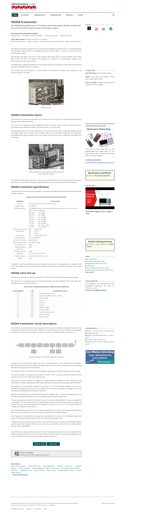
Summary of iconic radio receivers (37, 39)
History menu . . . (24, 475)
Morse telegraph (38, 468)
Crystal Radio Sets (93, 333)
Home (15, 15)
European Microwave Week (95, 261)
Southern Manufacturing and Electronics (100, 270)
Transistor (14, 470)
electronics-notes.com (108, 503)
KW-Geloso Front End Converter (33, 36)
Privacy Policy (37, 509)
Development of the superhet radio (52, 41)
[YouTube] (96, 28)
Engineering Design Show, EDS (97, 263)
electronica (90, 266)
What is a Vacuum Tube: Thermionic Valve (100, 331)
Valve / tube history (52, 468)
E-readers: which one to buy (96, 340)
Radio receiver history (18, 41)
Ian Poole (30, 453)
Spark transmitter (24, 468)
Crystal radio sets (33, 41)
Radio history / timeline (73, 41)
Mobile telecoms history (66, 470)
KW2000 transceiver (51, 36)
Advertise (28, 509)
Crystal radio (69, 466)
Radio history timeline (18, 466)
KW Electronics (16, 36)
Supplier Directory (100, 290)
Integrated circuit (26, 470)
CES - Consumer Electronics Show (98, 268)
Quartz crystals (39, 470)
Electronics (25, 15)
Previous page (39, 444)
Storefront (97, 160)
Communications (39, 15)
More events (89, 272)
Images (45, 509)
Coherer (59, 466)
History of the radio (34, 466)
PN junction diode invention (70, 468)
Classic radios (51, 470)
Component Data (55, 15)
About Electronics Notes (17, 509)
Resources (69, 15)
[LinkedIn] (103, 28)
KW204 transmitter (66, 36)
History (80, 15)
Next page (53, 444)
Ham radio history (49, 466)
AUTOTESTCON (92, 259)
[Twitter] (89, 28)
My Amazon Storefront (102, 176)
